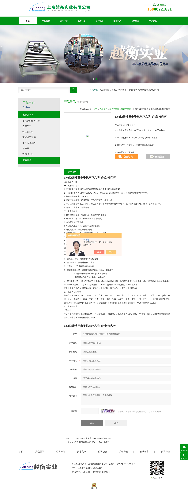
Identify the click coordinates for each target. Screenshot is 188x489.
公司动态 (99, 21)
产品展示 (46, 21)
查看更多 (27, 160)
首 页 (20, 451)
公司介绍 (64, 21)
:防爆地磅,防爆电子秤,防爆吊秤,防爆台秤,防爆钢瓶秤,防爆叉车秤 (129, 90)
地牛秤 (25, 148)
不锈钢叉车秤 (29, 137)
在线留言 (135, 21)
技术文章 (81, 21)
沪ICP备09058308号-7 (126, 464)
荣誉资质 (117, 21)
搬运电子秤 (27, 154)
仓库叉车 (26, 126)
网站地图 (106, 472)
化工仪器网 (86, 472)
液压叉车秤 (126, 109)
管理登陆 (97, 472)
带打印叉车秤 (29, 143)
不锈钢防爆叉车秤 (31, 121)
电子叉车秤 (114, 109)
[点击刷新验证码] (108, 411)
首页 (95, 109)
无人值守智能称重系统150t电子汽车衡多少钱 (91, 438)
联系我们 (153, 21)
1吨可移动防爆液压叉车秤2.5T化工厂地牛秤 (90, 442)
